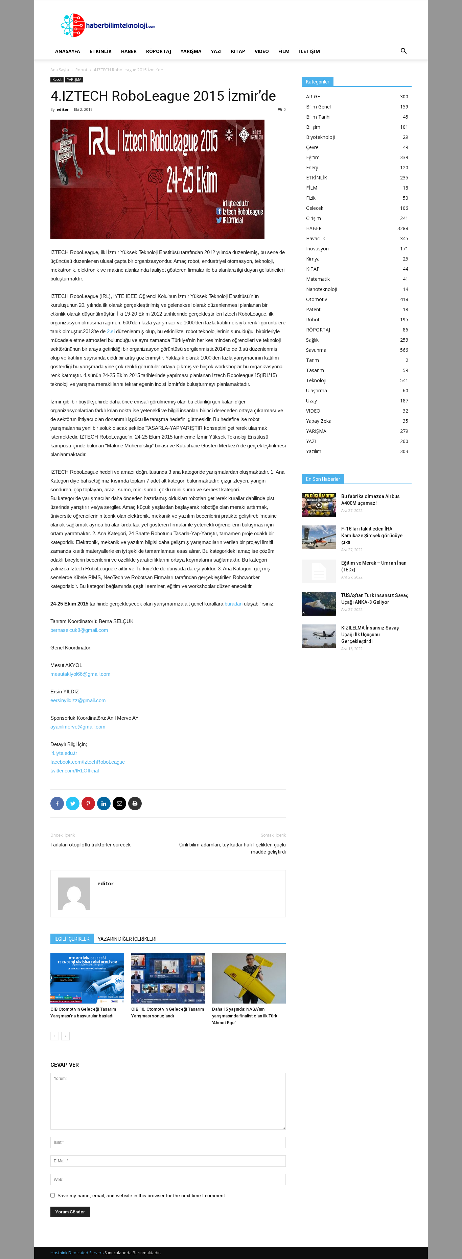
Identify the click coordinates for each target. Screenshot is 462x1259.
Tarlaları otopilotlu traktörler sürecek (90, 845)
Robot (81, 70)
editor (62, 109)
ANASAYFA (67, 51)
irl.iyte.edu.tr (63, 753)
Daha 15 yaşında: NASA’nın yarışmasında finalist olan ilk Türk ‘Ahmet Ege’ (244, 1016)
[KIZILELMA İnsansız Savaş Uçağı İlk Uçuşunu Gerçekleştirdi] (319, 636)
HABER (129, 51)
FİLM (284, 51)
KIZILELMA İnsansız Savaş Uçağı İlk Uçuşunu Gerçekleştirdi (370, 634)
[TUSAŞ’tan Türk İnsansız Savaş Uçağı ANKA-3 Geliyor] (319, 604)
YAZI (216, 51)
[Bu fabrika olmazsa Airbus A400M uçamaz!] (319, 505)
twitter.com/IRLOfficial (74, 770)
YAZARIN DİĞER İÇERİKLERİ (127, 939)
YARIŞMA (191, 51)
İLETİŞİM (309, 51)
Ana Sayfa (59, 70)
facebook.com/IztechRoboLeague (87, 762)
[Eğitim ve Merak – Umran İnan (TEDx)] (319, 571)
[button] (403, 52)
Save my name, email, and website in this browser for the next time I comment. (141, 1195)
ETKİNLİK (101, 51)
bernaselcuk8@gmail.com (79, 630)
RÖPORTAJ (158, 51)
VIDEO (262, 51)
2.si (111, 331)
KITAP (238, 51)
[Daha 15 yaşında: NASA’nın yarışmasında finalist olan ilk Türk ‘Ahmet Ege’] (249, 978)
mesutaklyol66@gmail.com (80, 674)
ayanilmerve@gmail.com (78, 727)
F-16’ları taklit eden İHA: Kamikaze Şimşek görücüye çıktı (371, 535)
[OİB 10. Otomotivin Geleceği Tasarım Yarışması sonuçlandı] (168, 978)
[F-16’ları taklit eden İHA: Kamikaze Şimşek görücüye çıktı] (319, 537)
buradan (233, 604)
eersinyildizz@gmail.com (78, 700)
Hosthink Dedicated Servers (76, 1253)
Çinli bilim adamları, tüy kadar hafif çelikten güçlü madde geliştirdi (232, 848)
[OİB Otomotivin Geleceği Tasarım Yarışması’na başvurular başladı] (87, 978)
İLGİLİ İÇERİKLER (72, 939)
